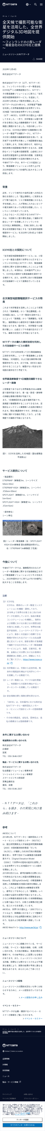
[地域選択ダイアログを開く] (28, 4)
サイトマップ (7, 1094)
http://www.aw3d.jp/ (28, 927)
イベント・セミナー (33, 1018)
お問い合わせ (28, 1094)
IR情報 (5, 1064)
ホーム (4, 16)
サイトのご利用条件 (9, 1098)
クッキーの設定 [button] (25, 1113)
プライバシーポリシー (31, 1098)
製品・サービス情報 (10, 1082)
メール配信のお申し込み (31, 997)
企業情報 (6, 1059)
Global (14, 1051)
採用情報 (6, 1070)
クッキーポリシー (20, 1114)
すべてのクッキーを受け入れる (22, 1125)
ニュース (13, 16)
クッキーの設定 (22, 1120)
